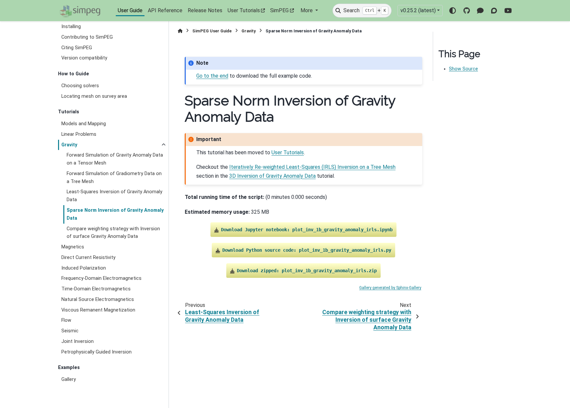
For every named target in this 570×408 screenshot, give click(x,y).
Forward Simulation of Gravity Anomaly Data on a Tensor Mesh (115, 159)
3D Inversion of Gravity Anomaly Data (272, 176)
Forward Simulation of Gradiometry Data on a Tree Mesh (114, 177)
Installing (71, 26)
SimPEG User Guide (212, 30)
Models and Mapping (83, 124)
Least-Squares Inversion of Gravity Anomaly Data (114, 196)
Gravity (69, 145)
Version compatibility (84, 58)
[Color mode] (453, 10)
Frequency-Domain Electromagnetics (101, 278)
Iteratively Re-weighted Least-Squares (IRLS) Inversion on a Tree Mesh (312, 167)
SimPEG (279, 10)
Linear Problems (78, 134)
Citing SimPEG (76, 48)
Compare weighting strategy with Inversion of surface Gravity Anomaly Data (113, 233)
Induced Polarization (83, 268)
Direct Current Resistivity (88, 257)
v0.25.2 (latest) (418, 10)
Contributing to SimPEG (87, 37)
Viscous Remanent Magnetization (98, 310)
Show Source (463, 69)
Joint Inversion (77, 341)
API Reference (165, 10)
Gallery (68, 379)
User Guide (130, 10)
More (307, 10)
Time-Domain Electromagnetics (96, 289)
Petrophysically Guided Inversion (96, 352)
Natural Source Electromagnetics (97, 299)
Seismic (70, 331)
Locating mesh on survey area (94, 96)
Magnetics (72, 247)
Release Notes (205, 10)
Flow (66, 320)
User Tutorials (244, 10)
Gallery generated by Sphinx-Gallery (390, 287)
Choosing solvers (80, 86)
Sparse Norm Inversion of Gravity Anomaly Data (115, 214)
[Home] (180, 30)
